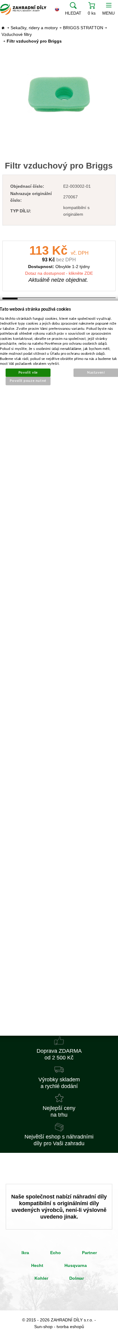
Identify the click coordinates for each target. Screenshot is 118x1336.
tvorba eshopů (70, 1326)
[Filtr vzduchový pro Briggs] (59, 95)
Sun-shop (43, 1326)
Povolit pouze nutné (28, 380)
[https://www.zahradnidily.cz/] (23, 9)
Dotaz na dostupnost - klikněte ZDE (59, 273)
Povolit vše (28, 372)
